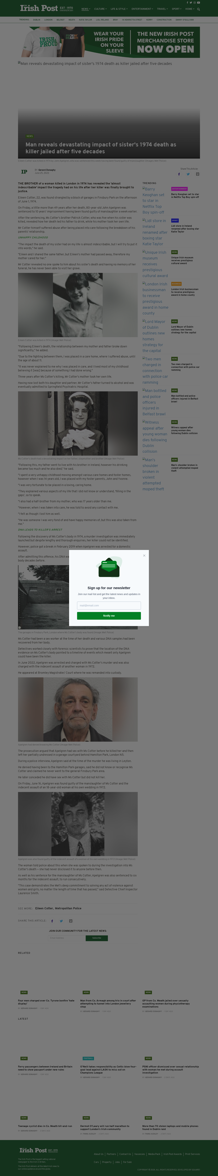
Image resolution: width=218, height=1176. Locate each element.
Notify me (109, 615)
